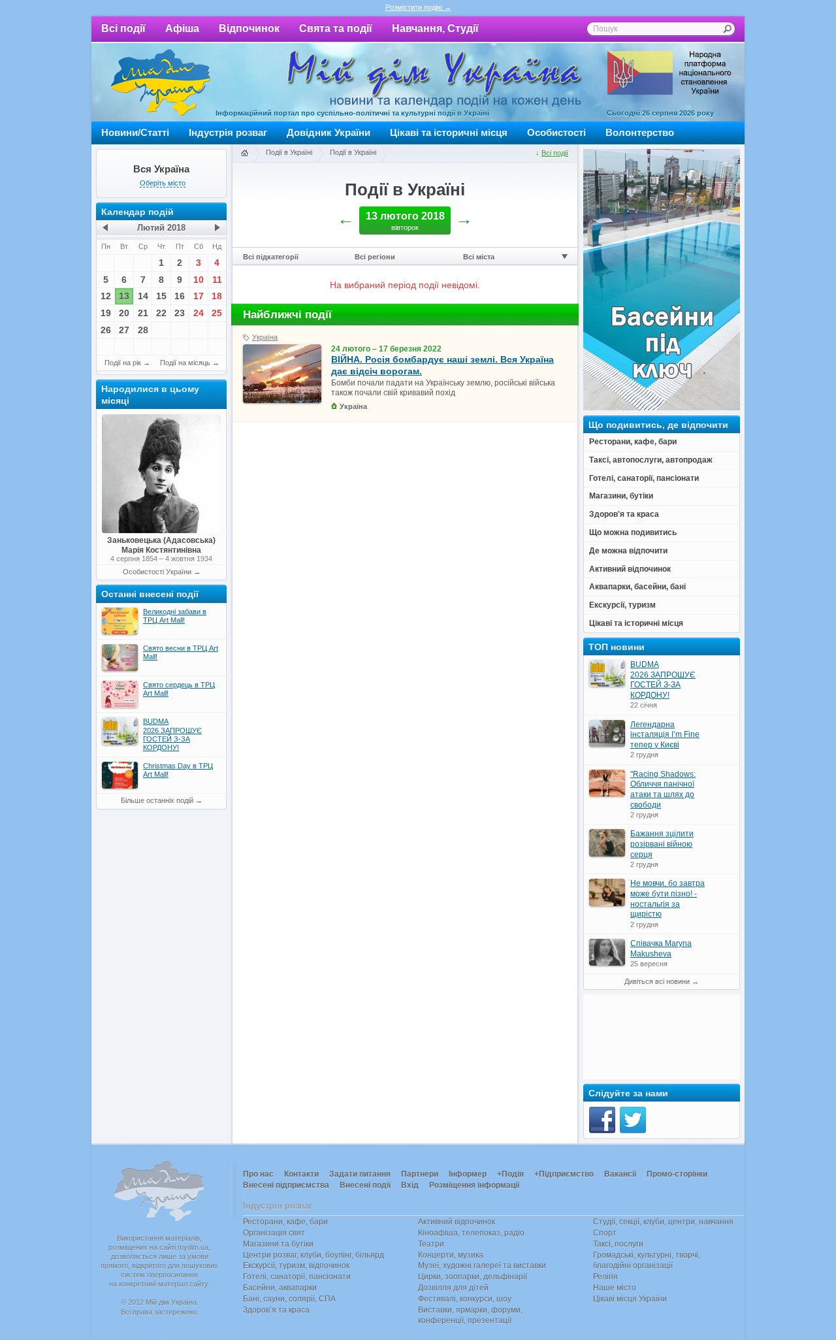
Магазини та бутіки (278, 1244)
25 (217, 313)
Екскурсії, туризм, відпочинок (296, 1265)
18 (217, 296)
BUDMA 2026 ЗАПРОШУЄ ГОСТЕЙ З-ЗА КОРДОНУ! (663, 680)
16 (179, 296)
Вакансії (620, 1174)
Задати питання (360, 1174)
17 (198, 296)
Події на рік (122, 363)
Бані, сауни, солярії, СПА (289, 1298)
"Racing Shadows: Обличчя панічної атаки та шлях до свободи (663, 789)
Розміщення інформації (474, 1185)
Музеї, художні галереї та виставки (482, 1265)
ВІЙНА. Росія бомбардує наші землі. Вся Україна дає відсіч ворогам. (442, 365)
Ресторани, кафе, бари (285, 1221)
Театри (431, 1244)
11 (217, 279)
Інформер (468, 1174)
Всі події (123, 28)
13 (124, 296)
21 (143, 313)
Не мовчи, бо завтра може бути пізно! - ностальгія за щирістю (667, 899)
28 (143, 330)
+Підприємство (564, 1174)
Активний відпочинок (456, 1221)
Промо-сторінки (677, 1174)
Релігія (605, 1276)
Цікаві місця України (630, 1298)
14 (143, 296)
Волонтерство (639, 132)
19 (106, 313)
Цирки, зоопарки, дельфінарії (472, 1276)
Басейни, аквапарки (280, 1287)
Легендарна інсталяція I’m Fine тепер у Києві (664, 734)
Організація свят (274, 1232)
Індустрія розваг (228, 132)
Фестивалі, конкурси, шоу (464, 1298)
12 (106, 296)
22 (161, 313)
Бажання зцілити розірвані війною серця (662, 843)
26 (106, 330)
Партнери (419, 1174)
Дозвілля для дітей (453, 1287)
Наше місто (614, 1287)
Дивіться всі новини (657, 981)
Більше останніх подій (157, 800)
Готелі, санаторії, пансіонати (297, 1276)
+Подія (510, 1174)
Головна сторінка (244, 153)
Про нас (258, 1174)
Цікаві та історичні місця (448, 132)
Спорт (605, 1232)
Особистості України (157, 572)
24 (198, 313)
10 (198, 279)
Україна (265, 337)
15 (161, 296)
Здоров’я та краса (276, 1310)
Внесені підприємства (286, 1185)
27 (124, 330)
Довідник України (328, 132)
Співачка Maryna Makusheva (661, 948)
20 (124, 313)
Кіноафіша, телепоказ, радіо (471, 1232)
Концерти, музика (450, 1255)
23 (179, 313)
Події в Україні (289, 152)
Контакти (301, 1174)
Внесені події (365, 1185)
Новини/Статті (135, 132)
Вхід (410, 1185)
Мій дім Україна (160, 82)
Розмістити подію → (418, 7)
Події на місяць (185, 363)
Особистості (556, 132)
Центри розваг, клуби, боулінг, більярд (313, 1255)
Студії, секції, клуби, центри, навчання (663, 1221)
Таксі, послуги (618, 1244)
